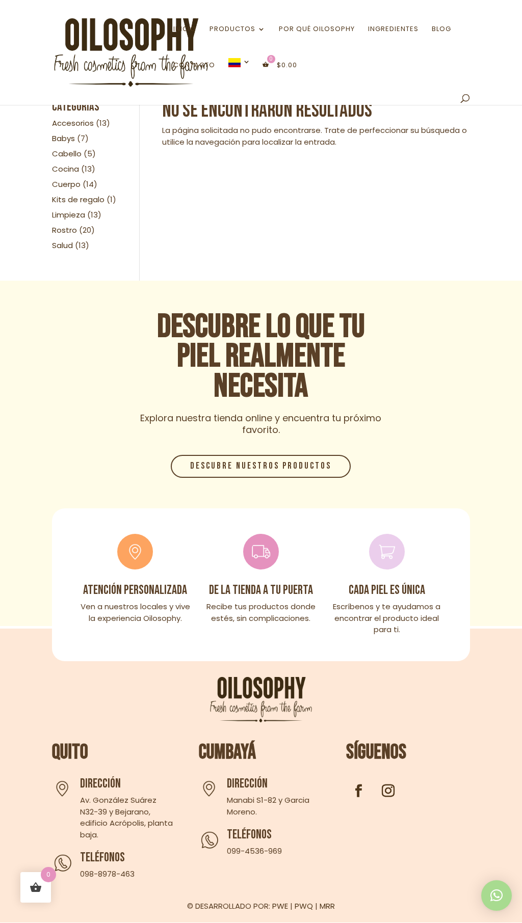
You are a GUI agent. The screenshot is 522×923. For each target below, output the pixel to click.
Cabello (67, 153)
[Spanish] (239, 76)
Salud (62, 245)
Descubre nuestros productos (260, 465)
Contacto (194, 66)
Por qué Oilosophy (317, 29)
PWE (280, 906)
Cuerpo (66, 184)
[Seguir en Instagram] (388, 791)
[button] (496, 895)
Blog (441, 29)
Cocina (65, 169)
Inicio (184, 29)
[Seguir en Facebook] (359, 791)
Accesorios (73, 123)
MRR (327, 906)
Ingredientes (393, 29)
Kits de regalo (78, 199)
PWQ (304, 906)
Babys (63, 138)
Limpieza (68, 214)
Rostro (64, 230)
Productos (232, 29)
